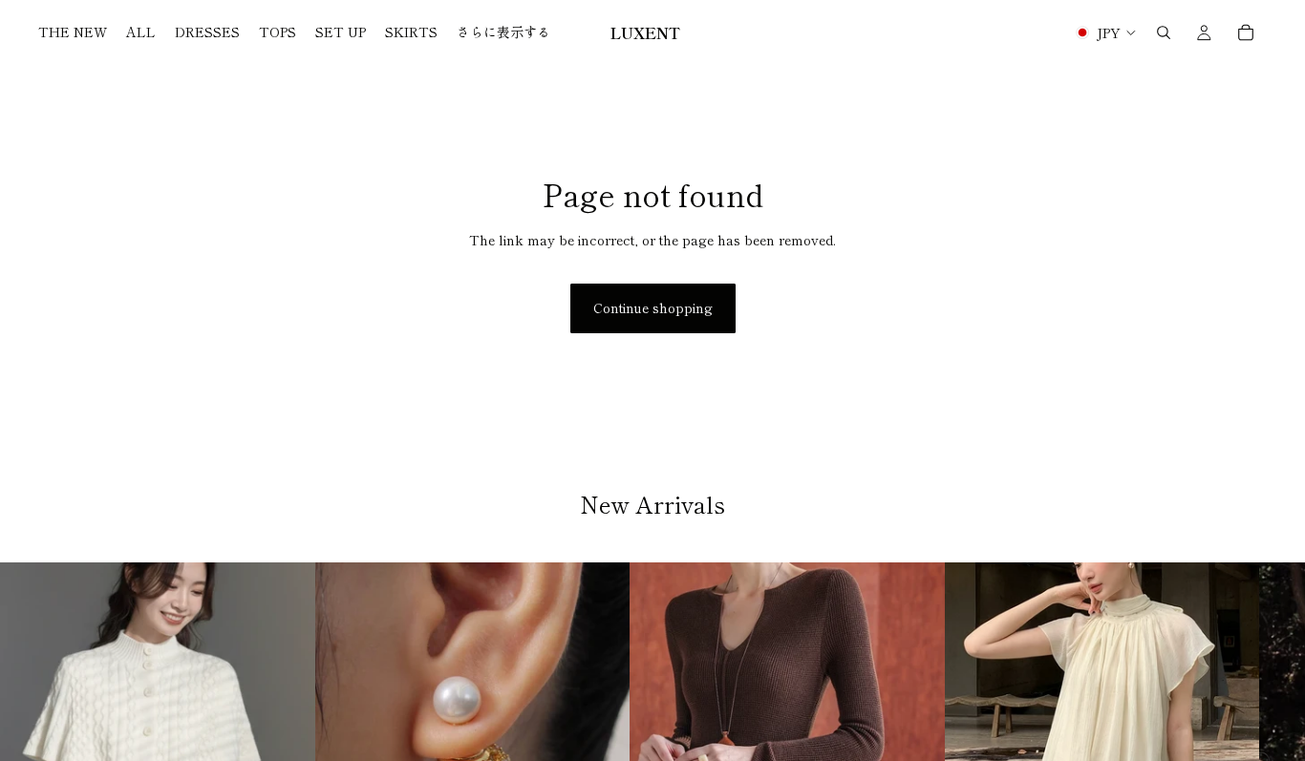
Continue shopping (653, 307)
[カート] (1246, 32)
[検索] (1164, 32)
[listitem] (503, 32)
